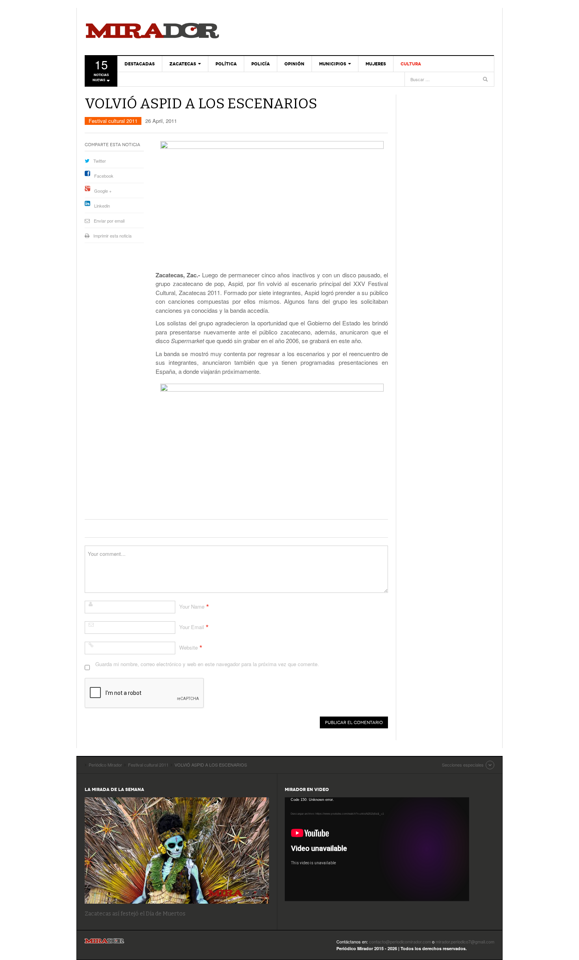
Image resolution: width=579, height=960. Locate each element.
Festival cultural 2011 (113, 120)
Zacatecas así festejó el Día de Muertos (135, 913)
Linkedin (102, 205)
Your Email (191, 627)
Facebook (103, 176)
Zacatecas (182, 64)
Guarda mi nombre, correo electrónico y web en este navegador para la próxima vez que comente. (207, 664)
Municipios (332, 64)
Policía (260, 64)
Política (226, 64)
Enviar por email (109, 220)
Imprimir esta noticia (112, 235)
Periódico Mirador (152, 31)
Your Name (191, 606)
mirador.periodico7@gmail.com (465, 941)
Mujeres (376, 64)
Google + (102, 191)
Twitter (99, 161)
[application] (377, 849)
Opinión (294, 64)
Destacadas (139, 64)
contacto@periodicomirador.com (400, 941)
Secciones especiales (463, 764)
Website (188, 647)
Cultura (411, 64)
